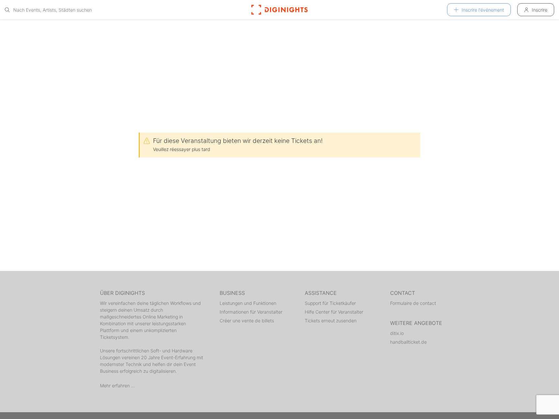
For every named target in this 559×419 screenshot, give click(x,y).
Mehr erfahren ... (117, 385)
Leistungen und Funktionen (248, 303)
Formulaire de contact (413, 303)
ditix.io (397, 333)
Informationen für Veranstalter (251, 312)
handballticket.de (408, 342)
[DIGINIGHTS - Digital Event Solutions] (279, 9)
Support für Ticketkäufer (330, 303)
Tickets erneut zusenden (330, 320)
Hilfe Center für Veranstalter (334, 312)
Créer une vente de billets (247, 320)
